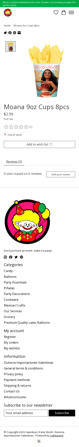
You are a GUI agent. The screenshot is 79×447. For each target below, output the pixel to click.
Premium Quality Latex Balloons (27, 322)
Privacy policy (13, 374)
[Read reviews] (16, 127)
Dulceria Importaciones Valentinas (28, 362)
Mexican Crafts (14, 305)
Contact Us (12, 391)
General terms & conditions (23, 368)
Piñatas (9, 288)
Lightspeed (56, 435)
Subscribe (62, 413)
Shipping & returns (17, 385)
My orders (11, 342)
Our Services (13, 311)
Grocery (9, 317)
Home (7, 25)
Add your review (60, 174)
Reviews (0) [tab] (14, 161)
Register (10, 337)
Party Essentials (15, 282)
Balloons (10, 277)
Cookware (11, 299)
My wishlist (12, 348)
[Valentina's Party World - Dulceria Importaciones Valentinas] (8, 12)
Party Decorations (17, 294)
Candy (8, 271)
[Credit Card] (38, 441)
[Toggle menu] (71, 12)
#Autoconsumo (15, 397)
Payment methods (17, 380)
